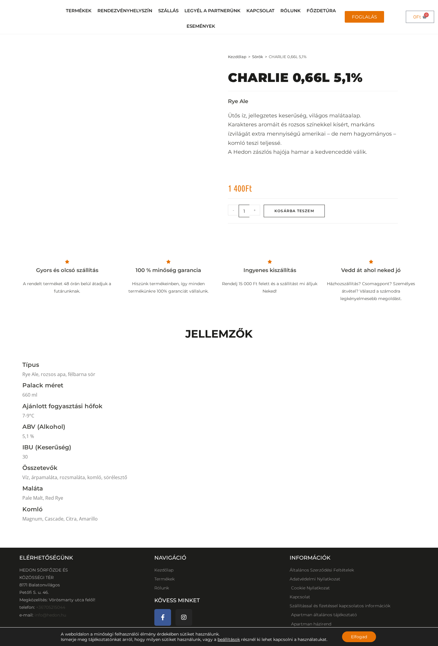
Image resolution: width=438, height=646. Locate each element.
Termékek (78, 10)
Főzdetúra (321, 10)
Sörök (257, 56)
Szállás (168, 10)
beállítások (229, 639)
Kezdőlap (237, 56)
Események (201, 26)
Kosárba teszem (294, 211)
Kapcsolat (260, 10)
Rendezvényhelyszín (124, 10)
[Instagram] (183, 617)
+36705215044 (50, 607)
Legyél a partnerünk (212, 10)
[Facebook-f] (162, 617)
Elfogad (359, 636)
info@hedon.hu (50, 615)
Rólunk (290, 10)
